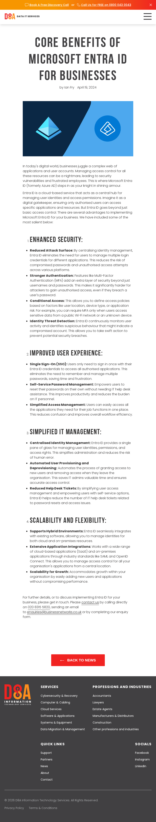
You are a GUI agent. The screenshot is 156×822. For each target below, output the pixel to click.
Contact (47, 780)
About (45, 773)
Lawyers (98, 702)
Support (46, 753)
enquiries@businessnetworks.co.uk (54, 612)
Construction (102, 722)
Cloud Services (51, 709)
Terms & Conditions (43, 808)
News (44, 766)
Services (49, 686)
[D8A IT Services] (22, 16)
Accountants (102, 696)
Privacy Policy (14, 808)
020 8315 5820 (39, 607)
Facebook (142, 753)
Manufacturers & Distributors (113, 716)
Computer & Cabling (55, 702)
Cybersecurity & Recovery (59, 696)
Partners (46, 759)
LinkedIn (140, 766)
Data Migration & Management (63, 729)
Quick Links (53, 744)
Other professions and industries (116, 729)
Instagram (142, 759)
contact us (90, 602)
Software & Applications (58, 716)
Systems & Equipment (56, 722)
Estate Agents (102, 709)
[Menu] (148, 16)
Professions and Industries (122, 686)
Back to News (81, 660)
